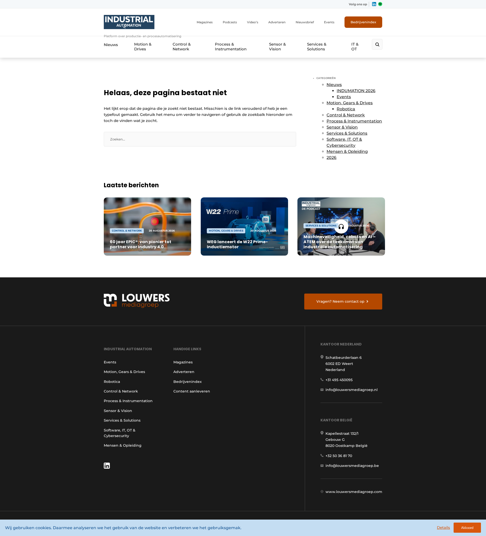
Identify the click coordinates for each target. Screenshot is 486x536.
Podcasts (230, 22)
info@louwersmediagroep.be (352, 465)
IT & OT (354, 46)
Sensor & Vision (277, 46)
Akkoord (467, 528)
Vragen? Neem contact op (340, 301)
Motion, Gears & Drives (350, 102)
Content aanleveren (191, 391)
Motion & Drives (142, 46)
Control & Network (182, 46)
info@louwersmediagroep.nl (352, 389)
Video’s (252, 22)
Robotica (346, 109)
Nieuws (111, 44)
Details (443, 527)
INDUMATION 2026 (356, 90)
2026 (331, 157)
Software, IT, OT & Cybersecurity (119, 433)
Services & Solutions (316, 46)
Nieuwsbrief (305, 22)
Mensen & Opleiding (347, 151)
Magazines (205, 22)
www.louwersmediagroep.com (354, 491)
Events (329, 22)
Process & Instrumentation (231, 46)
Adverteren (277, 22)
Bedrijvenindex (363, 22)
